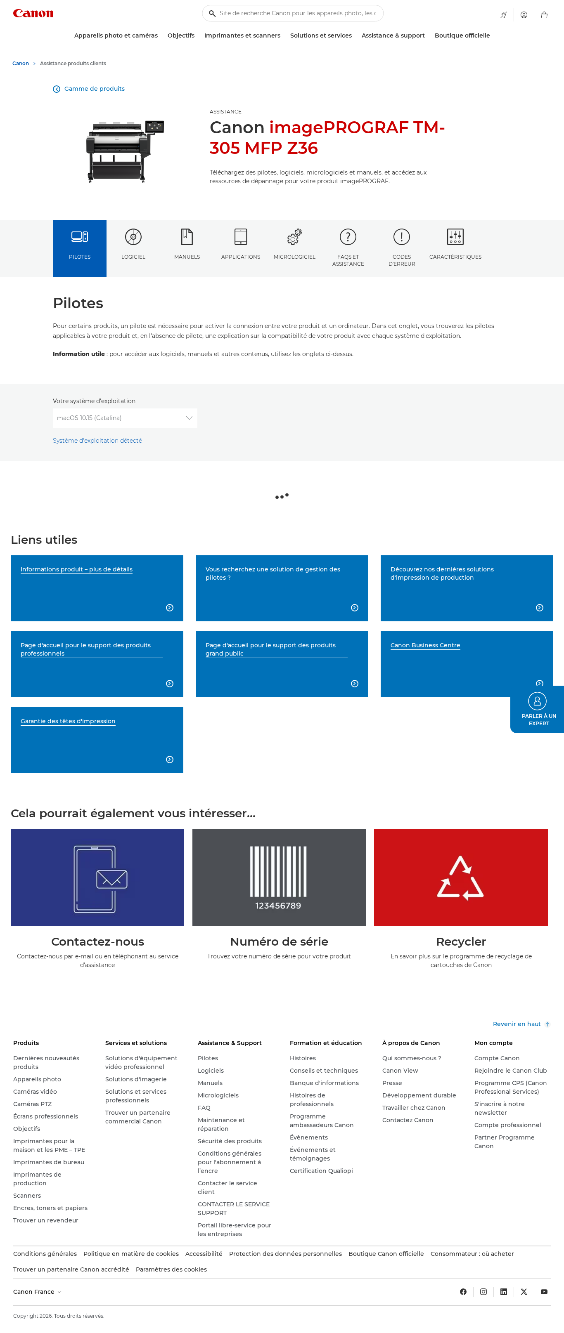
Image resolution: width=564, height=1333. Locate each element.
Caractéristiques (455, 257)
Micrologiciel (294, 257)
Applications (240, 257)
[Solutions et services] (355, 35)
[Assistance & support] (428, 35)
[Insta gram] (483, 1291)
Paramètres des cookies (171, 1269)
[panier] (544, 14)
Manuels (187, 257)
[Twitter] (524, 1291)
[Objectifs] (197, 35)
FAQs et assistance (348, 260)
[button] (537, 709)
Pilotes (79, 257)
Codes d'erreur (402, 260)
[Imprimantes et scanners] (283, 35)
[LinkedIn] (503, 1291)
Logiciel (133, 257)
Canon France (34, 1291)
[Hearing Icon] (503, 14)
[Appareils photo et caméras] (161, 35)
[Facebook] (463, 1291)
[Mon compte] (524, 14)
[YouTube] (544, 1291)
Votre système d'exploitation (94, 401)
